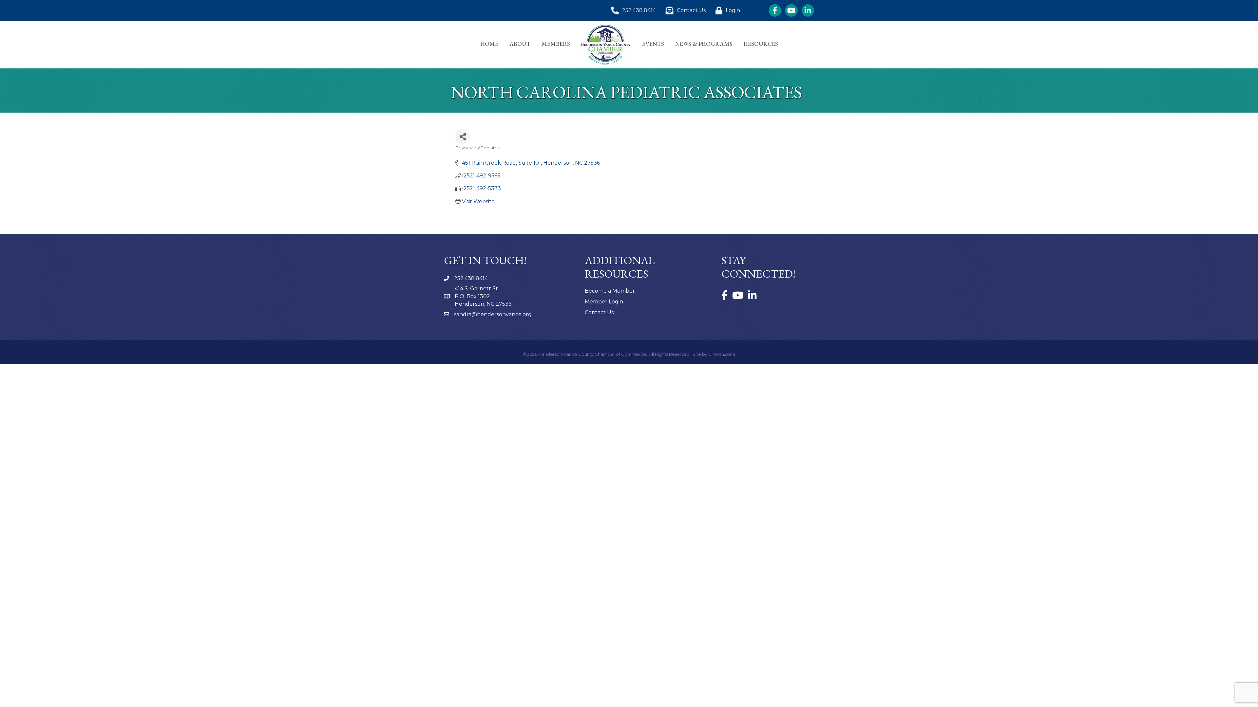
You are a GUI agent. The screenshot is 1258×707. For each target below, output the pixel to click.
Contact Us (599, 312)
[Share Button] (462, 136)
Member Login (604, 302)
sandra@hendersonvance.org (493, 314)
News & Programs (704, 43)
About (519, 43)
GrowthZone (721, 354)
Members (556, 43)
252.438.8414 (471, 278)
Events (653, 43)
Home (489, 43)
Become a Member (610, 291)
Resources (761, 43)
